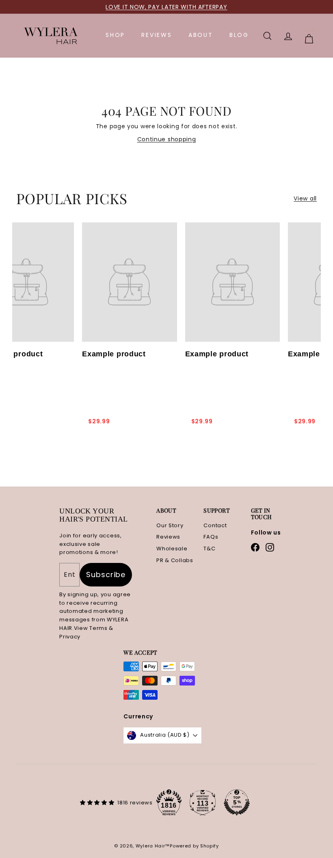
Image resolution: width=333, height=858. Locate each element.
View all (305, 198)
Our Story (169, 525)
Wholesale (171, 548)
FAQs (210, 537)
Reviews (168, 537)
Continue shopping (166, 139)
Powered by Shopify (194, 846)
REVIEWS (156, 35)
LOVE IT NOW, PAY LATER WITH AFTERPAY (166, 7)
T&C (209, 548)
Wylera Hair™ (153, 846)
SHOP (115, 35)
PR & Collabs (174, 560)
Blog (239, 35)
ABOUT (200, 35)
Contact (215, 525)
